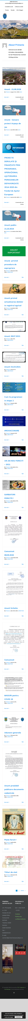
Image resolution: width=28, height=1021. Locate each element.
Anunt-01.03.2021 (12, 367)
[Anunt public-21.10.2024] (14, 216)
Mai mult (6, 97)
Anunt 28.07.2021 (12, 336)
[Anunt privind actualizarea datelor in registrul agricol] (14, 289)
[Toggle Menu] (24, 16)
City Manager (7, 989)
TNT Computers (21, 987)
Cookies (17, 914)
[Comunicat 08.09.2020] (14, 530)
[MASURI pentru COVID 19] (14, 683)
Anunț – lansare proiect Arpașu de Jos (12, 123)
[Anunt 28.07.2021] (14, 326)
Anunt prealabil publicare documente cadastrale (14, 789)
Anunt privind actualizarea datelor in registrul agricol (13, 302)
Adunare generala (12, 732)
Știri (21, 92)
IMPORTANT (10, 340)
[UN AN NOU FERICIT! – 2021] (14, 451)
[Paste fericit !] (14, 822)
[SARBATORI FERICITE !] (14, 485)
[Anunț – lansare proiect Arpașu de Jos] (14, 110)
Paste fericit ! (10, 840)
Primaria (8, 92)
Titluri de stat (10, 872)
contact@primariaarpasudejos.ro (14, 3)
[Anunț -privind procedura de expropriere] (14, 251)
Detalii (11, 1017)
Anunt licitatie (11, 608)
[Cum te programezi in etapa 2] (14, 387)
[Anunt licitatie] (14, 587)
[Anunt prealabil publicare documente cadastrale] (14, 764)
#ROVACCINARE (11, 430)
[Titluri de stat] (14, 861)
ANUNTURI (10, 272)
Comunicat (9, 660)
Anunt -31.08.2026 (12, 89)
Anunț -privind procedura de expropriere (11, 264)
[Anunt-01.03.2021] (14, 357)
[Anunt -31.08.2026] (14, 76)
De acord (18, 1017)
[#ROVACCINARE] (14, 421)
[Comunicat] (14, 638)
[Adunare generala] (14, 721)
